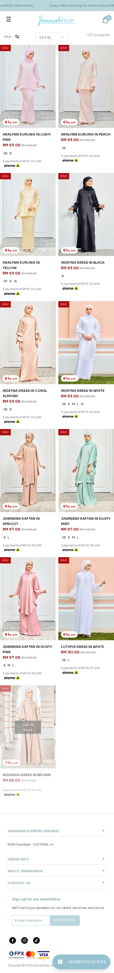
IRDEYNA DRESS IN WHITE (82, 391)
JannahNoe (41, 965)
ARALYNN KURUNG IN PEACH (86, 134)
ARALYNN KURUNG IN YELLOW (21, 265)
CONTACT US (18, 883)
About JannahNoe (25, 871)
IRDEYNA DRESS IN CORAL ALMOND (25, 393)
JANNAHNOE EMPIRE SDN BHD (33, 831)
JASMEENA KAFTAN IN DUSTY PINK (27, 649)
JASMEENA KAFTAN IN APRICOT (21, 521)
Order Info (18, 859)
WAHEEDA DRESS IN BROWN (27, 775)
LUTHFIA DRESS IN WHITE (82, 647)
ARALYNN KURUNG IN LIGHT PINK (27, 137)
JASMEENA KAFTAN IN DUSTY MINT (86, 521)
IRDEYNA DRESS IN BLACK (83, 262)
